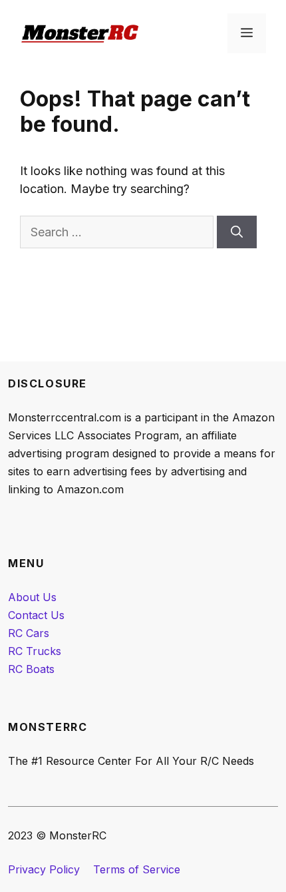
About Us (32, 597)
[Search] (237, 232)
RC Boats (31, 669)
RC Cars (28, 633)
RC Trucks (34, 651)
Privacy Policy (44, 869)
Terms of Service (136, 869)
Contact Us (36, 615)
